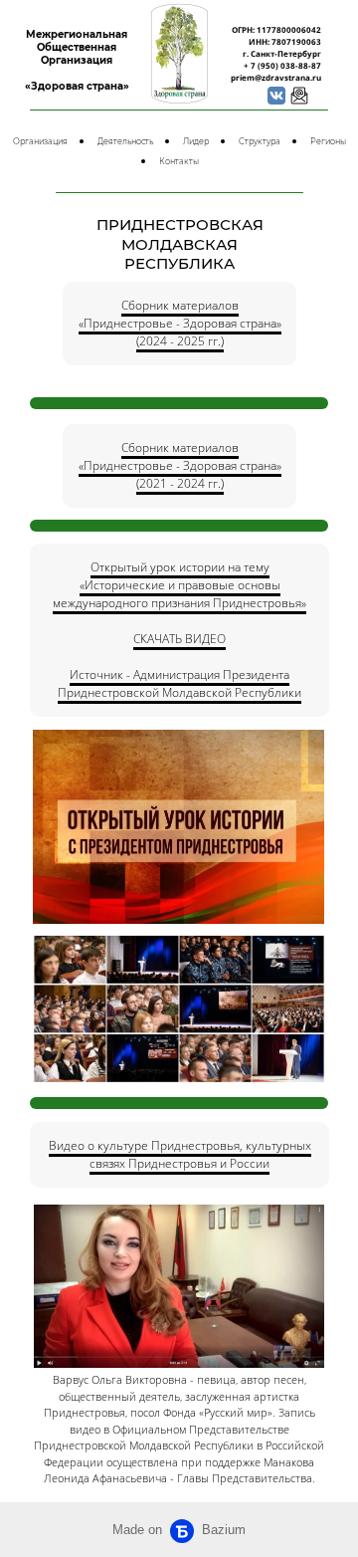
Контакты (179, 161)
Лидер (196, 141)
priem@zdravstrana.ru (276, 77)
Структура (259, 141)
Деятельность (125, 141)
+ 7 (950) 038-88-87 (282, 65)
